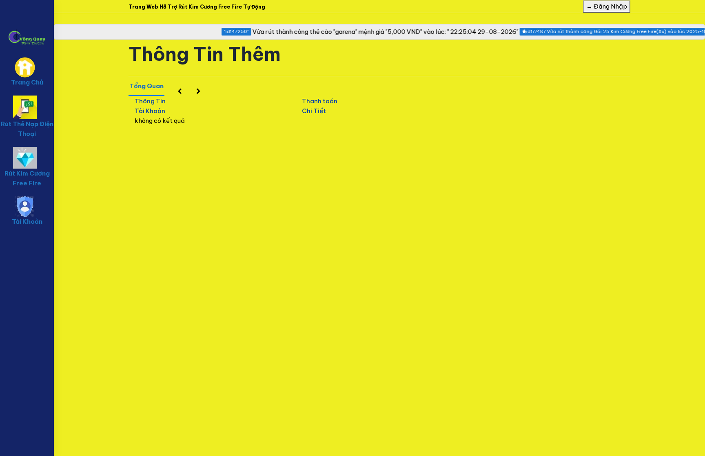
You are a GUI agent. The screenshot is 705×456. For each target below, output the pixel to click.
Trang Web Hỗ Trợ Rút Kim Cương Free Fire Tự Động (197, 7)
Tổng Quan (146, 86)
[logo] (27, 24)
